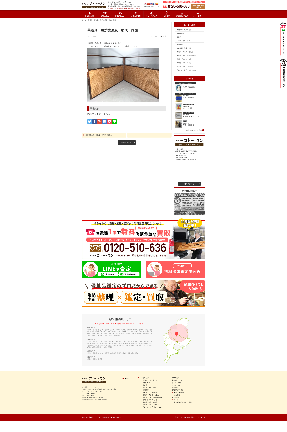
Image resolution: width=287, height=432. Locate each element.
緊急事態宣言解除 (189, 87)
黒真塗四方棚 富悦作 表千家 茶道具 (99, 135)
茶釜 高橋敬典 (188, 125)
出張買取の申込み (182, 16)
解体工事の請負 (179, 392)
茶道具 (90, 20)
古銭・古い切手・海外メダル (186, 70)
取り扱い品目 (89, 16)
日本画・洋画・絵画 (183, 41)
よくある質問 (135, 16)
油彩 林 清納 (188, 108)
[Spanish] (157, 4)
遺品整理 (177, 395)
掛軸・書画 (180, 33)
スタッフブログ (151, 16)
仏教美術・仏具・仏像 (184, 48)
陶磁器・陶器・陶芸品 (184, 63)
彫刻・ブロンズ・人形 (184, 59)
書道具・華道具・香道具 (185, 52)
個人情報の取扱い (189, 417)
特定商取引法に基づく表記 (183, 402)
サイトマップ (200, 417)
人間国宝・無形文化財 (184, 30)
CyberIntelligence (115, 417)
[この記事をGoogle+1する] (99, 121)
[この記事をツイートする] (89, 121)
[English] (151, 4)
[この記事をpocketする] (109, 121)
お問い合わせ (189, 184)
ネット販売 (197, 16)
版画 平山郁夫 (189, 97)
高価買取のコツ (120, 16)
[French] (154, 4)
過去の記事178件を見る (194, 130)
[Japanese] (145, 4)
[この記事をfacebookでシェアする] (94, 121)
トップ (84, 20)
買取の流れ (105, 16)
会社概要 (166, 16)
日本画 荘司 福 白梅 (191, 116)
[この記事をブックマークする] (104, 121)
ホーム (127, 379)
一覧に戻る (126, 142)
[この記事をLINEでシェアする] (114, 121)
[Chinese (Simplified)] (148, 4)
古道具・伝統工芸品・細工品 (186, 55)
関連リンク (178, 417)
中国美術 (180, 44)
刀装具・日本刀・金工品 (185, 66)
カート (176, 400)
